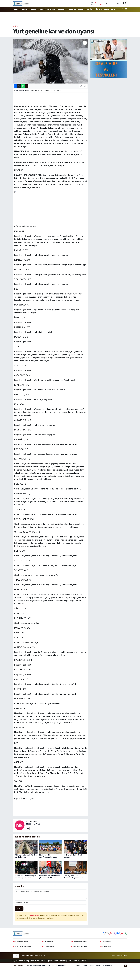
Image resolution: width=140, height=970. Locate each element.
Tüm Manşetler (49, 946)
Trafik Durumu (106, 941)
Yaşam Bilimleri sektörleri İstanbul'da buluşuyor (48, 965)
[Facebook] (103, 933)
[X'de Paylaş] (19, 86)
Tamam (83, 961)
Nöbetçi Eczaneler (21, 941)
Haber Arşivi (106, 946)
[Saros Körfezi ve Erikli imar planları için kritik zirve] (50, 867)
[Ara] (123, 9)
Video (62, 9)
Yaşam (40, 9)
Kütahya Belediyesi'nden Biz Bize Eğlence (95, 965)
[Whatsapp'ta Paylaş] (23, 86)
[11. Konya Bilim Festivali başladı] (75, 847)
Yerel (113, 9)
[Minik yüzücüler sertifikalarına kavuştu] (50, 847)
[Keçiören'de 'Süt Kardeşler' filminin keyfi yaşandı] (26, 867)
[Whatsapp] (125, 933)
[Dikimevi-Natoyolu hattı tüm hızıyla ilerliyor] (26, 847)
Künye (106, 9)
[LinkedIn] (118, 933)
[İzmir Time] (21, 3)
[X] (107, 933)
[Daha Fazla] (26, 86)
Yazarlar (72, 9)
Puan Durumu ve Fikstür (23, 946)
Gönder (19, 908)
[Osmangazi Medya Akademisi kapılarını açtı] (75, 867)
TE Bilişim (124, 956)
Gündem (16, 9)
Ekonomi (32, 9)
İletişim (99, 9)
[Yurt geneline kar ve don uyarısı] (50, 61)
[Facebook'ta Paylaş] (15, 86)
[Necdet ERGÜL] (19, 825)
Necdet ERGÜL (20, 90)
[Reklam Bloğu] (108, 59)
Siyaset (81, 9)
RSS (17, 956)
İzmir (92, 9)
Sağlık (24, 9)
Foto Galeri (51, 9)
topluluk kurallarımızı (33, 915)
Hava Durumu (49, 941)
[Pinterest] (110, 933)
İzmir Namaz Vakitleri (80, 941)
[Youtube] (121, 933)
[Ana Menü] (125, 9)
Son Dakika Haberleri (80, 946)
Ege (87, 9)
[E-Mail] (28, 828)
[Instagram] (114, 933)
